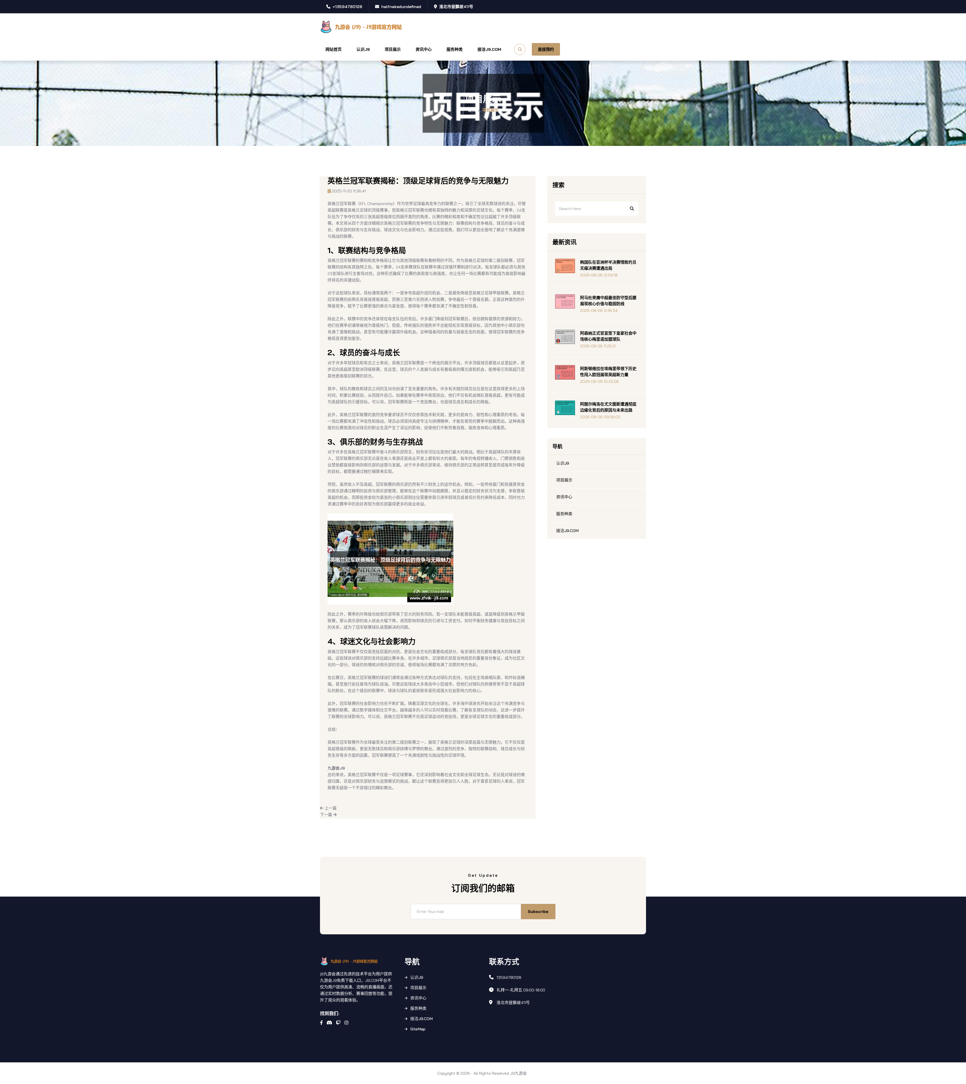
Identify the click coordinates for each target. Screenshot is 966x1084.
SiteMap (417, 1028)
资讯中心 (424, 49)
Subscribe (538, 911)
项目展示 (393, 49)
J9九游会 (518, 1073)
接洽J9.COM (489, 49)
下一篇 (326, 814)
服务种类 (455, 49)
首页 (472, 109)
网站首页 (334, 49)
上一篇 (330, 808)
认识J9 (363, 49)
